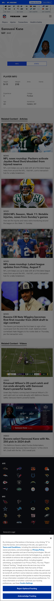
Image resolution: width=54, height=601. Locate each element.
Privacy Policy (38, 550)
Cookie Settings (26, 583)
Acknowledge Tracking (27, 596)
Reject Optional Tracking (27, 588)
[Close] (51, 538)
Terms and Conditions (12, 547)
